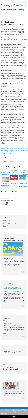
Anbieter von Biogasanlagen (7, 151)
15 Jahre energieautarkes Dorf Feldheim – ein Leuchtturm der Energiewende (12, 288)
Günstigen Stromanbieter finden (12, 391)
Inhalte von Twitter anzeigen (10, 369)
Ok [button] (14, 416)
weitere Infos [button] (4, 413)
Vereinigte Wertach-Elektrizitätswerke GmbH (13, 240)
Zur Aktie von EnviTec (6, 153)
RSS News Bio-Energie (13, 223)
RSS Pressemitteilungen (13, 226)
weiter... (5, 269)
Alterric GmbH (7, 323)
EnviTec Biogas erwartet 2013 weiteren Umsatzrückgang (14, 150)
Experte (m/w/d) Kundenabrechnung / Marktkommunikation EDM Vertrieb (13, 260)
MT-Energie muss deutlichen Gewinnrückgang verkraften (14, 148)
